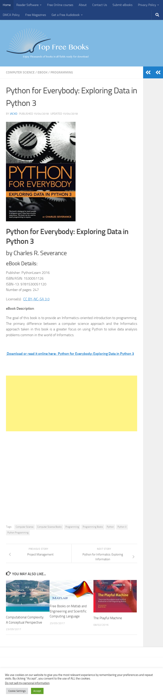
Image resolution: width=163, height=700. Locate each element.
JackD (13, 113)
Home (7, 5)
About (83, 5)
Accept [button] (37, 690)
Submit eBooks (122, 5)
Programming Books (93, 526)
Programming (61, 72)
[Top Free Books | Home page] (47, 43)
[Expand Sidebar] (158, 72)
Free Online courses (60, 5)
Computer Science (20, 72)
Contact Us (99, 5)
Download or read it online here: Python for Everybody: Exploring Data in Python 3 (70, 353)
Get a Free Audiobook (65, 15)
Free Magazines (35, 15)
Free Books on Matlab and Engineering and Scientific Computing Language (68, 611)
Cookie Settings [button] (17, 690)
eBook (43, 72)
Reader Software (27, 5)
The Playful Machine (107, 618)
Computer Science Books (49, 526)
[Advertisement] (71, 403)
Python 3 (121, 526)
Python (110, 526)
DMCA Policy (11, 15)
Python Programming (17, 532)
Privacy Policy (147, 5)
